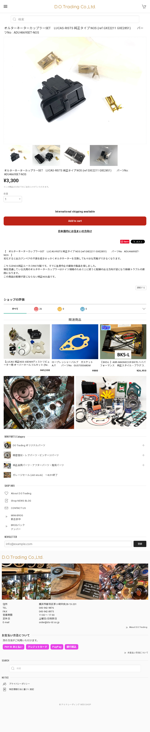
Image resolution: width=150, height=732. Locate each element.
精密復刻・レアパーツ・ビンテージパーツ (36, 455)
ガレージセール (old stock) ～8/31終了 (35, 475)
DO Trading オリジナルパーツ (29, 445)
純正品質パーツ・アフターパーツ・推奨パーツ (38, 465)
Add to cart (75, 220)
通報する (141, 288)
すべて (15, 309)
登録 (140, 544)
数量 (6, 193)
